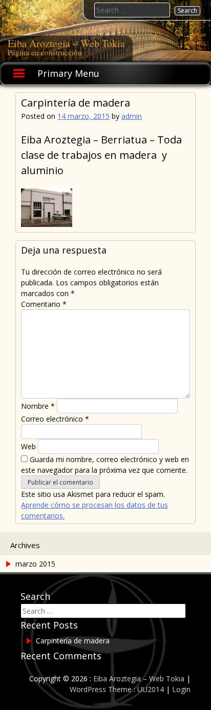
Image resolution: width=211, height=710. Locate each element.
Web (28, 446)
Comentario (44, 304)
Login (181, 689)
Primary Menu (68, 73)
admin (131, 116)
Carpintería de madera (73, 640)
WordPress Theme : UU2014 (117, 689)
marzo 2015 (35, 564)
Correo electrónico (55, 419)
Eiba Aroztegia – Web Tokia (66, 43)
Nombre (38, 406)
